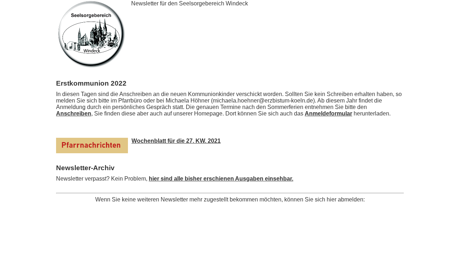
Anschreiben (73, 113)
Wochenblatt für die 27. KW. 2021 (176, 141)
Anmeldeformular (328, 113)
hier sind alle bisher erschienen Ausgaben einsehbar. (221, 179)
